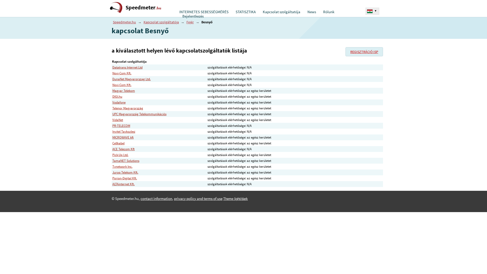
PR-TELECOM (121, 126)
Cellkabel (118, 143)
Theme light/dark (235, 199)
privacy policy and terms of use (198, 198)
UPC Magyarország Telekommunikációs (139, 114)
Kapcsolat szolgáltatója (281, 12)
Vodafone (119, 102)
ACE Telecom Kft (123, 149)
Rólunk (328, 12)
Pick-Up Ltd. (120, 155)
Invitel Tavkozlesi (123, 131)
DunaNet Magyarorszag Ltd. (131, 79)
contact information (156, 198)
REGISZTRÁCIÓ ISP (364, 51)
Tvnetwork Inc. (122, 166)
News (311, 12)
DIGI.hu (117, 96)
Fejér (190, 22)
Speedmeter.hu (124, 22)
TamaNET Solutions (125, 161)
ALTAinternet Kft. (123, 184)
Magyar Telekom (123, 91)
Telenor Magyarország (127, 108)
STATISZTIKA (246, 12)
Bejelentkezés (193, 16)
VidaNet (117, 120)
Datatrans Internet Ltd (127, 67)
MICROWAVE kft (123, 137)
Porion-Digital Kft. (124, 178)
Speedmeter (143, 7)
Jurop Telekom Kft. (125, 172)
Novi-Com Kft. (121, 73)
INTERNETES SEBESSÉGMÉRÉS (204, 12)
